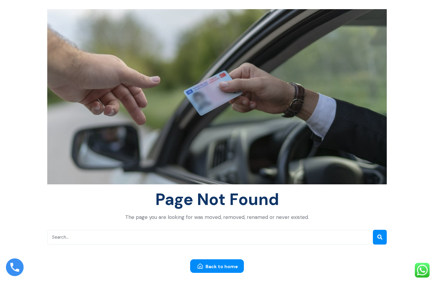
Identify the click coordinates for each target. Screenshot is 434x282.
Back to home (221, 266)
